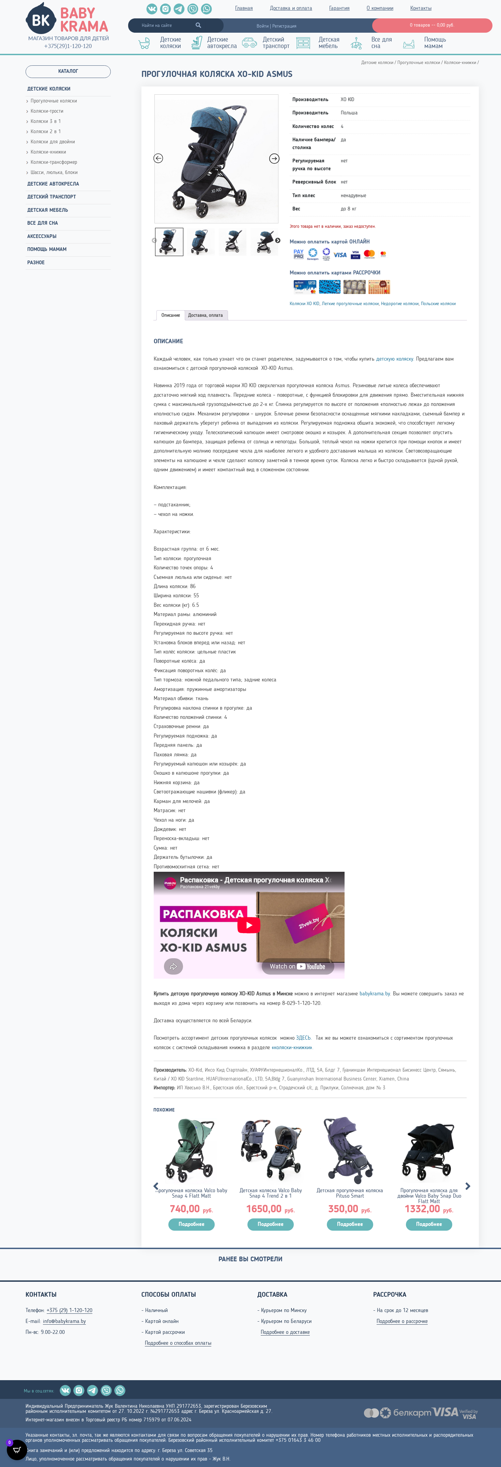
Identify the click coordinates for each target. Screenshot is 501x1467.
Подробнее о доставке (285, 1332)
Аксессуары (42, 236)
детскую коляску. (396, 359)
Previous (154, 240)
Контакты (420, 8)
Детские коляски (170, 43)
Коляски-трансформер (54, 162)
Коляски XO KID (304, 303)
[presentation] (153, 1182)
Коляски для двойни (53, 142)
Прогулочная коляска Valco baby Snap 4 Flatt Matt (191, 1193)
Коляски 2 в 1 (46, 132)
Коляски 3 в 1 (46, 121)
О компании (380, 8)
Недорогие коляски (400, 303)
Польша (349, 113)
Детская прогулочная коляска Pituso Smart (350, 1193)
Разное (36, 263)
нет (344, 161)
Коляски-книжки (48, 152)
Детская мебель (329, 43)
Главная (244, 8)
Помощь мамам (435, 43)
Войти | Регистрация (277, 26)
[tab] (170, 315)
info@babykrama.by (64, 1321)
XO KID (347, 99)
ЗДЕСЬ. (305, 1038)
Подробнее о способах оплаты (178, 1343)
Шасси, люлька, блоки (54, 172)
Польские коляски (438, 303)
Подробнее (191, 1224)
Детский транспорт (276, 43)
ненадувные (353, 196)
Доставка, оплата (205, 315)
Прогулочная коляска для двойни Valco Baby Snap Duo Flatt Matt (429, 1196)
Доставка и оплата (291, 8)
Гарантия (339, 8)
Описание (171, 315)
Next (277, 240)
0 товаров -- (432, 25)
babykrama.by (375, 994)
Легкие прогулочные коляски (350, 303)
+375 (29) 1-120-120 (69, 1310)
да (343, 140)
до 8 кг (348, 209)
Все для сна (381, 43)
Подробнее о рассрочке (402, 1321)
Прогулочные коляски (54, 101)
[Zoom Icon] (216, 159)
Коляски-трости (47, 111)
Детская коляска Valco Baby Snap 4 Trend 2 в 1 (271, 1193)
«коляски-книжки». (293, 1048)
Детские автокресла (222, 43)
